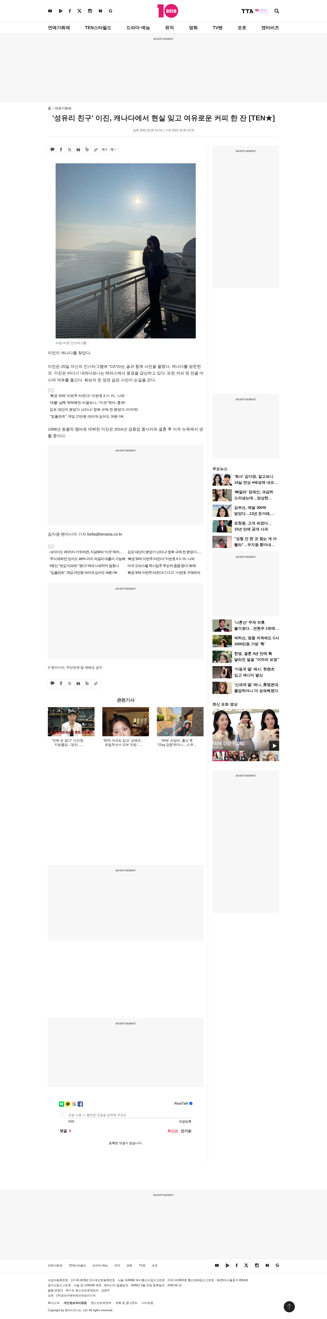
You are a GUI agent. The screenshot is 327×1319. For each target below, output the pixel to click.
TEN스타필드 (98, 27)
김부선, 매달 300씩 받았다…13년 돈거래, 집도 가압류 (252, 514)
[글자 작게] (113, 150)
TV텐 (218, 27)
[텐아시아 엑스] (79, 11)
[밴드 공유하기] (87, 150)
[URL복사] (95, 150)
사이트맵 (147, 1303)
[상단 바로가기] (289, 1306)
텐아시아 (71, 1310)
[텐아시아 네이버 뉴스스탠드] (100, 11)
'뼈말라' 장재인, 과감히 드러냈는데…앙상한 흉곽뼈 (253, 498)
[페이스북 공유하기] (61, 150)
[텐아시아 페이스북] (70, 11)
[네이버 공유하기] (78, 150)
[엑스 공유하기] (69, 150)
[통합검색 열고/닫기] (276, 11)
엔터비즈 (270, 27)
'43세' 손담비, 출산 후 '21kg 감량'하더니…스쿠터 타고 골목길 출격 (177, 744)
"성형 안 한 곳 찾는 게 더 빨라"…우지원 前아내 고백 (255, 545)
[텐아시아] (167, 11)
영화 (193, 27)
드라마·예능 (138, 27)
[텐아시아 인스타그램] (90, 11)
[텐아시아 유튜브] (50, 11)
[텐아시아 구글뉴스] (110, 11)
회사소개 (53, 1303)
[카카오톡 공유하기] (52, 150)
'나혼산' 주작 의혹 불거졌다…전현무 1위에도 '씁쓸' (256, 628)
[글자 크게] (104, 150)
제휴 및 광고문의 (126, 1303)
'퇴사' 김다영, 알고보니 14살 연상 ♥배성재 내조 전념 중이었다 (254, 482)
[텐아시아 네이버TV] (60, 11)
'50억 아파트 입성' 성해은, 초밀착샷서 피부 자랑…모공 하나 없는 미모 (122, 744)
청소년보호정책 (101, 1303)
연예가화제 (59, 27)
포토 (242, 27)
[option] (245, 730)
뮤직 (169, 27)
